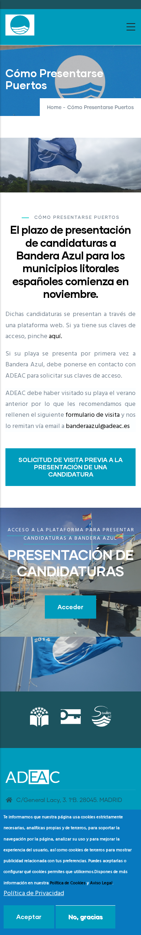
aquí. (55, 336)
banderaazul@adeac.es (98, 426)
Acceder (70, 607)
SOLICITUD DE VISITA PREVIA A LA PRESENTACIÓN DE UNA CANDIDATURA (70, 467)
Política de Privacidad (34, 893)
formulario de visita (92, 415)
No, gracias (85, 917)
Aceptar (29, 917)
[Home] (19, 25)
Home (54, 107)
